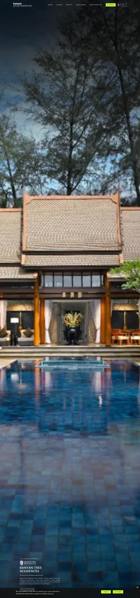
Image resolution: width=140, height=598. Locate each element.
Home (21, 559)
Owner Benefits (80, 5)
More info (50, 593)
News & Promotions (96, 5)
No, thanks (118, 592)
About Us (69, 5)
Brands (50, 5)
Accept (106, 592)
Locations (59, 5)
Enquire (111, 5)
